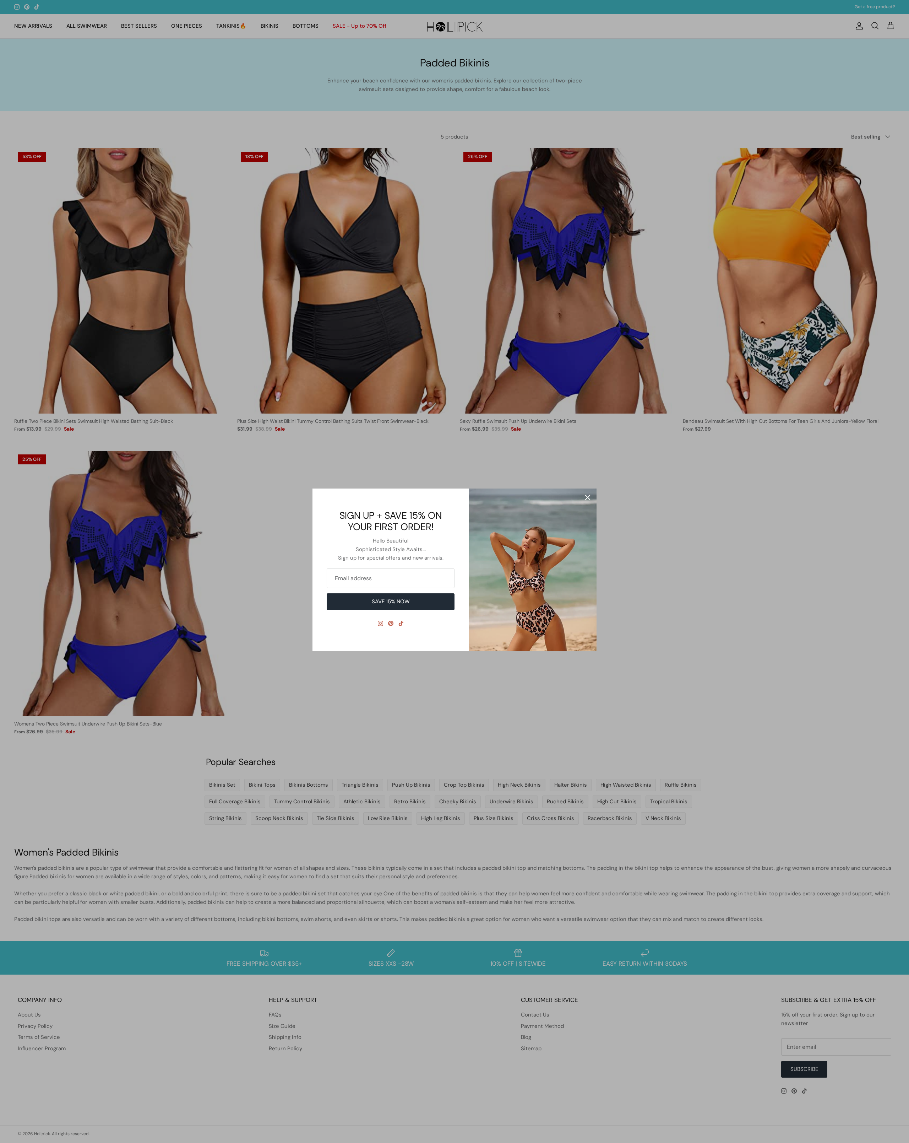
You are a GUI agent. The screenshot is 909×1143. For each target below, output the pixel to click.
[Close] (587, 497)
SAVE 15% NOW (391, 601)
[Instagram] (380, 623)
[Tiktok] (401, 623)
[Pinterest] (390, 623)
